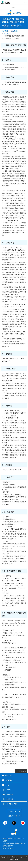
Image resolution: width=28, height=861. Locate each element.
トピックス (7, 33)
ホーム (7, 785)
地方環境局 (5, 31)
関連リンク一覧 (12, 816)
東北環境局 (14, 31)
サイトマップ (12, 811)
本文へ (13, 7)
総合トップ (8, 775)
